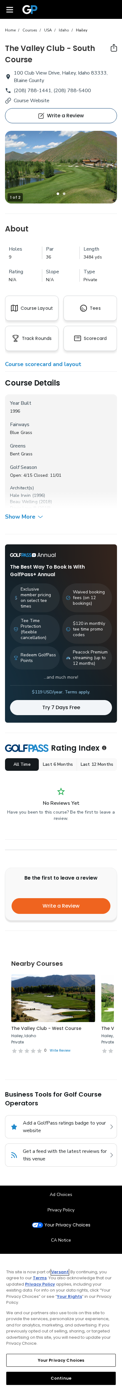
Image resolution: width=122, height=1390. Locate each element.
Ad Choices (61, 1195)
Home (10, 30)
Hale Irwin (20, 495)
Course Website (31, 100)
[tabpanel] (61, 167)
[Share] (114, 48)
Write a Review (61, 905)
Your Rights (69, 1296)
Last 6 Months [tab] (58, 764)
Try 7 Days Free (61, 707)
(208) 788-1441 (32, 90)
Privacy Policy (61, 1210)
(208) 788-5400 (72, 90)
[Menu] (9, 9)
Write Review (60, 1050)
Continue (61, 1378)
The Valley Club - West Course (46, 1028)
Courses (30, 30)
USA (48, 30)
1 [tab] (58, 193)
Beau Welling (24, 502)
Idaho (64, 30)
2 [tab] (64, 193)
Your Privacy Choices (67, 1225)
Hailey (81, 30)
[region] (61, 1322)
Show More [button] (20, 516)
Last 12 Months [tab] (97, 764)
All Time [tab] (22, 764)
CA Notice (61, 1240)
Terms (40, 1278)
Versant (60, 1272)
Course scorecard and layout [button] (43, 364)
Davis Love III (23, 508)
